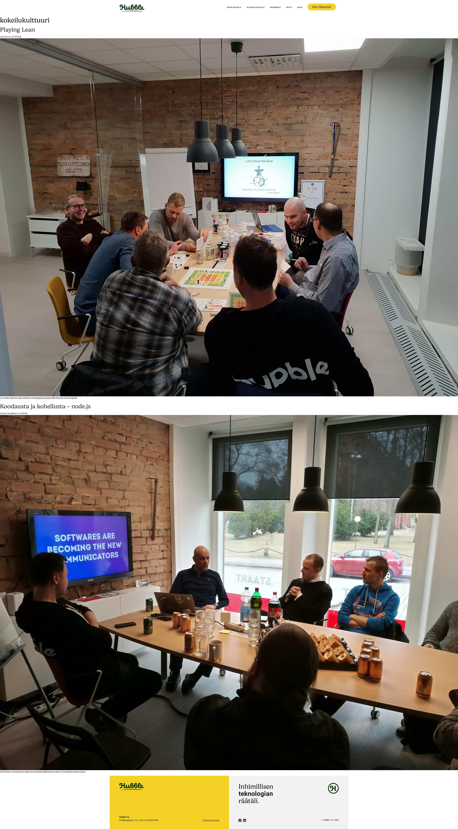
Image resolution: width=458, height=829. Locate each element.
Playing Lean (17, 29)
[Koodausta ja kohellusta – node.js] (229, 592)
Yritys (289, 7)
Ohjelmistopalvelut (256, 7)
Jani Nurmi (5, 36)
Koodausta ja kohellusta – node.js (45, 406)
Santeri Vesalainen (9, 413)
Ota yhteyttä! (321, 7)
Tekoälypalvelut (233, 7)
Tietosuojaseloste (210, 820)
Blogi (299, 7)
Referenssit (275, 7)
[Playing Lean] (229, 217)
